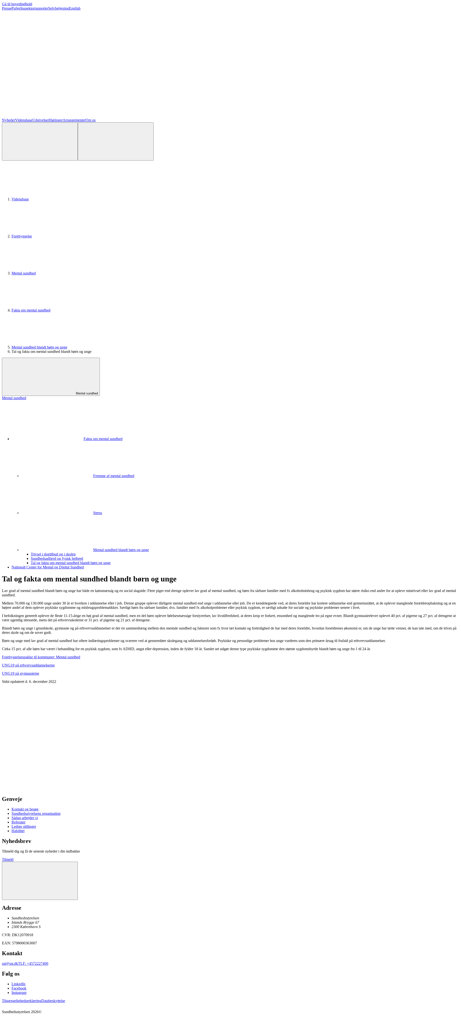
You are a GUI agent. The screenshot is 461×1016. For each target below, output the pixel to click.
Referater (18, 822)
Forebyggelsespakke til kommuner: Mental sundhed (41, 657)
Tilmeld (7, 859)
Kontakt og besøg (25, 809)
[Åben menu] (116, 141)
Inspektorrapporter (34, 8)
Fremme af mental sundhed (113, 476)
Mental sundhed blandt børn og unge (39, 347)
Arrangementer (74, 120)
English (74, 8)
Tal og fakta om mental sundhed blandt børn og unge (71, 563)
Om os (90, 120)
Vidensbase (23, 120)
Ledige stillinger (24, 826)
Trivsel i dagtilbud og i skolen (53, 554)
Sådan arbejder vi (25, 818)
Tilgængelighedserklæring (21, 1001)
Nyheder (8, 120)
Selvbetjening (58, 8)
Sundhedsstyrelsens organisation (36, 813)
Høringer (56, 120)
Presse (7, 8)
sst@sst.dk (10, 963)
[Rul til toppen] (40, 881)
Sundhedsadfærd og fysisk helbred (57, 558)
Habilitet (18, 831)
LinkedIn (18, 984)
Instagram (19, 993)
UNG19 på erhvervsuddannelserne (28, 665)
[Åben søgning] (40, 141)
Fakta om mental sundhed (31, 310)
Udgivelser (40, 120)
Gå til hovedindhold (17, 4)
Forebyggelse (22, 236)
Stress (97, 513)
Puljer (16, 8)
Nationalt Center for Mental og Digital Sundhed (48, 567)
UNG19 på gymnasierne (20, 673)
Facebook (19, 988)
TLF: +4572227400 (33, 963)
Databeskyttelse (53, 1001)
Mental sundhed (24, 273)
